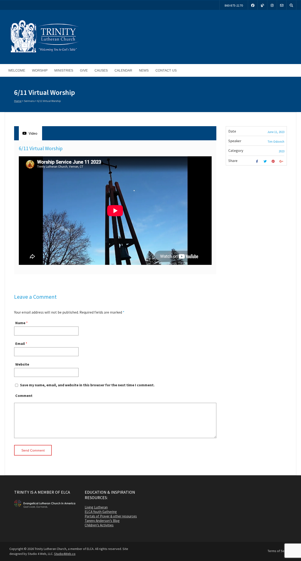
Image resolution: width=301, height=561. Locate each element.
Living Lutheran (96, 507)
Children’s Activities (99, 525)
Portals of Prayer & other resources (111, 516)
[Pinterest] (273, 161)
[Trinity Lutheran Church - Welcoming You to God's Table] (44, 52)
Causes (101, 70)
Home (17, 101)
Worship (40, 70)
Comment (23, 395)
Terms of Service (280, 551)
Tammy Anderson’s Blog (102, 520)
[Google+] (281, 161)
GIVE (84, 70)
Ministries (63, 70)
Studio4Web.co (64, 554)
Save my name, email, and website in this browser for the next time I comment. (87, 385)
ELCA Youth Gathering (101, 511)
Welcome (16, 70)
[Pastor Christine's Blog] (262, 5)
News (144, 70)
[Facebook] (252, 5)
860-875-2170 (234, 5)
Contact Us (166, 70)
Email (20, 343)
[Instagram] (272, 5)
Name (20, 322)
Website (22, 364)
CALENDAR (123, 70)
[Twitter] (265, 161)
